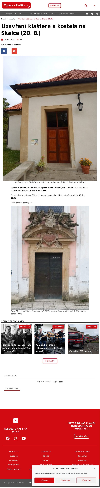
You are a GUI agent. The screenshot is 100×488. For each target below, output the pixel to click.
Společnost (46, 465)
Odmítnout (65, 480)
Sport (46, 456)
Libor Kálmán (14, 45)
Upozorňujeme (82, 452)
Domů (3, 19)
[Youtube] (87, 14)
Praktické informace (82, 465)
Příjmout (44, 480)
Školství (82, 456)
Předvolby (86, 480)
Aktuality (12, 19)
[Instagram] (97, 14)
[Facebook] (92, 14)
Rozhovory (13, 465)
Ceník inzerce (14, 469)
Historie (82, 460)
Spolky (46, 460)
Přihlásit (50, 361)
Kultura (14, 456)
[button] (95, 468)
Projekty (13, 460)
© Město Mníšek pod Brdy (14, 483)
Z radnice (46, 452)
